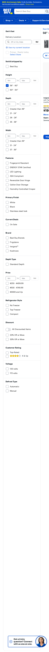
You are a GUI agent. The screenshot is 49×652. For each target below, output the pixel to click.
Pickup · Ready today (19, 52)
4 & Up (25, 356)
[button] (9, 20)
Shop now (29, 4)
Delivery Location (13, 37)
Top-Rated (14, 352)
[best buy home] (8, 11)
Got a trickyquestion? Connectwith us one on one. (23, 641)
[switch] (8, 329)
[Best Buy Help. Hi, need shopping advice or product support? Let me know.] (41, 641)
